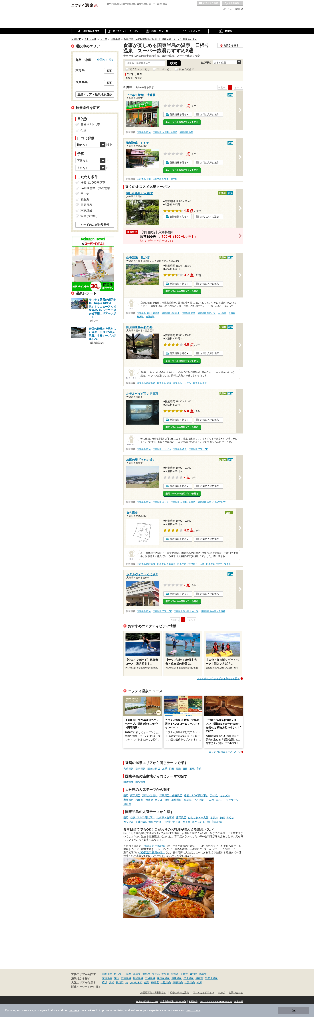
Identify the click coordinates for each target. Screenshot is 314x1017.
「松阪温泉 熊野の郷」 (152, 852)
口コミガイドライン (203, 992)
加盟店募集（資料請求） (153, 992)
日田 (185, 768)
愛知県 (193, 974)
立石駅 (232, 313)
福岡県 (203, 974)
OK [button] (293, 1010)
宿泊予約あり (186, 69)
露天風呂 (135, 795)
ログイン (227, 8)
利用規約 (193, 1001)
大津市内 (190, 982)
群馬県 (146, 974)
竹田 (171, 768)
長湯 (178, 768)
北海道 (174, 974)
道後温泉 (177, 978)
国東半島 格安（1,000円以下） (213, 502)
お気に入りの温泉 (208, 3)
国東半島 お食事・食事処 (165, 132)
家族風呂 (128, 799)
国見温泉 (140, 782)
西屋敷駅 (150, 316)
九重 (164, 768)
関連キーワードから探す (86, 986)
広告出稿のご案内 (179, 992)
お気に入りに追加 (209, 114)
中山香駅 (222, 313)
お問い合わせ (236, 992)
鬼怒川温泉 (211, 978)
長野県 (184, 974)
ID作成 (239, 8)
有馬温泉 (126, 978)
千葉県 (127, 974)
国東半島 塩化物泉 (171, 313)
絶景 (168, 821)
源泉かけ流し (150, 795)
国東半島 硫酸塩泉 (146, 383)
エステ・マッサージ (227, 799)
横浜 (104, 982)
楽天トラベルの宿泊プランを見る (182, 122)
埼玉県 (118, 974)
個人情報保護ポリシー (147, 1001)
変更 (109, 70)
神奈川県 (107, 974)
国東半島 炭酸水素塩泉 (148, 313)
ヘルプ (221, 992)
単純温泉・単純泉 (181, 799)
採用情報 (238, 1001)
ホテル (159, 799)
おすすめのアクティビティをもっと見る (218, 678)
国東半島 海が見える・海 (186, 611)
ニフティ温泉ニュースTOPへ (224, 751)
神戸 (199, 982)
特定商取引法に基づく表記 (173, 1001)
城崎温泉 (138, 978)
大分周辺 (128, 768)
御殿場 (155, 982)
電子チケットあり (139, 69)
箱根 (116, 978)
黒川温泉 (189, 978)
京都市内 (178, 982)
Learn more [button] (193, 1010)
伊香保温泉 (163, 978)
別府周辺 (140, 768)
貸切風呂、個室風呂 (170, 795)
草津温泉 (107, 978)
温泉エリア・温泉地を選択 (94, 94)
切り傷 (127, 804)
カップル (225, 795)
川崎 (111, 982)
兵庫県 (137, 974)
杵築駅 (140, 316)
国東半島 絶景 (200, 383)
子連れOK (141, 821)
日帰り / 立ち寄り (91, 124)
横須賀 (120, 982)
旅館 (167, 799)
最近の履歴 (232, 3)
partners (74, 1010)
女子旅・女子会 (181, 821)
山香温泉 (128, 782)
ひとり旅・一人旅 (204, 799)
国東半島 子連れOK (198, 449)
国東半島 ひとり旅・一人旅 (190, 564)
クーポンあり (164, 69)
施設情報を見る (178, 114)
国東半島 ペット (161, 502)
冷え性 (214, 795)
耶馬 (192, 768)
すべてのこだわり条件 (94, 224)
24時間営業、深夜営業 (95, 188)
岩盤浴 (84, 199)
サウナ (230, 817)
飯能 (146, 982)
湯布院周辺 (153, 768)
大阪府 (165, 974)
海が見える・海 (201, 821)
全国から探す (105, 59)
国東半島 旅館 (186, 132)
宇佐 (199, 768)
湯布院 (199, 978)
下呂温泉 (150, 978)
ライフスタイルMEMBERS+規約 (216, 1001)
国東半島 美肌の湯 (207, 313)
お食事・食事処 (144, 799)
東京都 (156, 974)
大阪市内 (166, 982)
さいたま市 (136, 982)
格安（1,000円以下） (196, 795)
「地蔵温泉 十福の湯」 (154, 845)
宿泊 (125, 795)
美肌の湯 (217, 821)
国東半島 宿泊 (144, 132)
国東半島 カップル (182, 383)
